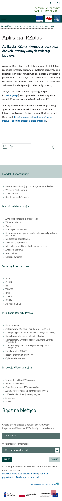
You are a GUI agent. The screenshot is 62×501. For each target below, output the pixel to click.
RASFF (8, 293)
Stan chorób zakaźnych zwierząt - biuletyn (24, 336)
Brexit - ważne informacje (17, 197)
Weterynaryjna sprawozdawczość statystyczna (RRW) (30, 333)
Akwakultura (11, 253)
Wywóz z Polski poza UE (16, 190)
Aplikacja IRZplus (13, 304)
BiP (48, 18)
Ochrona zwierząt (13, 257)
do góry (53, 492)
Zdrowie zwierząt (13, 223)
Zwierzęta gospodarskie (16, 243)
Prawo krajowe (12, 325)
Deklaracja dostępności (27, 477)
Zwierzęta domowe (14, 250)
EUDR (8, 402)
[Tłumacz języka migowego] (57, 18)
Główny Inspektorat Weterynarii (20, 380)
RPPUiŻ (8, 300)
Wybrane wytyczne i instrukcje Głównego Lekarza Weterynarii (28, 347)
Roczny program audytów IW (19, 355)
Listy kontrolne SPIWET (16, 351)
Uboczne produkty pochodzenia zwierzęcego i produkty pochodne (31, 234)
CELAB (8, 282)
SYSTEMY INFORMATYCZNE (26, 26)
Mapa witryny (9, 474)
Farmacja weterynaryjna (16, 230)
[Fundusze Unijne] (39, 18)
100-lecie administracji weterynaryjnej (22, 395)
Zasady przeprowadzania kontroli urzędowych (26, 391)
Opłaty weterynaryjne (15, 359)
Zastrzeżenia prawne (28, 474)
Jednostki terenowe (14, 384)
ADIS (7, 279)
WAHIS (8, 297)
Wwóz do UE (11, 194)
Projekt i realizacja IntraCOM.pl (43, 484)
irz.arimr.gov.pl (10, 95)
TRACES (9, 289)
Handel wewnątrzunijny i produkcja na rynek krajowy (29, 187)
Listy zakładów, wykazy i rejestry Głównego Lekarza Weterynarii (29, 341)
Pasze (8, 226)
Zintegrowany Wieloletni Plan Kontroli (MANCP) (27, 329)
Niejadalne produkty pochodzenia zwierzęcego (26, 246)
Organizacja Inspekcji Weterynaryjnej (22, 387)
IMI (7, 286)
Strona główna (6, 26)
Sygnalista (10, 398)
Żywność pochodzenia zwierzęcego (21, 219)
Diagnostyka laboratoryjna (17, 239)
